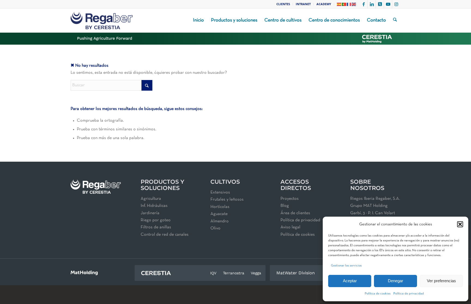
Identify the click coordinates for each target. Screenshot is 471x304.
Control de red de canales (165, 235)
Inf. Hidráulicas (154, 206)
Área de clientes (295, 213)
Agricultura (151, 199)
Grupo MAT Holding (369, 206)
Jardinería (150, 213)
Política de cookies (378, 293)
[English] (354, 4)
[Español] (339, 4)
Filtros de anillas (156, 227)
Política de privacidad (408, 293)
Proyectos (289, 199)
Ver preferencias (441, 280)
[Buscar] (395, 20)
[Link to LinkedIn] (372, 4)
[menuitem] (283, 4)
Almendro (219, 221)
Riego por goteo (156, 220)
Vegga (256, 273)
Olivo (215, 228)
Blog (284, 206)
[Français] (349, 4)
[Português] (344, 4)
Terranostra (233, 273)
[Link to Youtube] (388, 4)
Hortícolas (220, 207)
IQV (213, 273)
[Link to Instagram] (396, 4)
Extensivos (220, 192)
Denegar (395, 280)
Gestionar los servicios (346, 265)
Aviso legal (290, 227)
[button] (460, 224)
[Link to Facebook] (363, 4)
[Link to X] (380, 4)
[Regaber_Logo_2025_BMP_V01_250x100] (101, 20)
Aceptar (350, 280)
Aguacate (219, 214)
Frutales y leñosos (227, 199)
